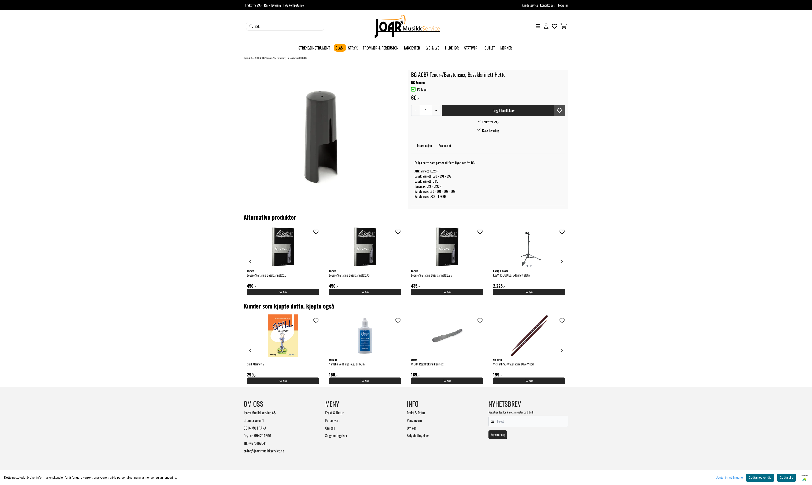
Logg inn (563, 5)
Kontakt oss (547, 5)
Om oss (330, 428)
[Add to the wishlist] (315, 231)
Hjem (246, 58)
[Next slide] (561, 261)
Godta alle (786, 477)
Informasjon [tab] (424, 145)
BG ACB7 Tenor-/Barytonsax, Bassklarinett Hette (281, 58)
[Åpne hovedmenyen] (538, 26)
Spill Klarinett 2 (256, 364)
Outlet (489, 48)
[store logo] (407, 26)
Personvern (332, 420)
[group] (283, 261)
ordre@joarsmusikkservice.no (264, 450)
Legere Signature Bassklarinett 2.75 (349, 275)
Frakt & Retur (334, 412)
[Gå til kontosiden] (546, 26)
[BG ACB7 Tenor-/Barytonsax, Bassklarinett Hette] (322, 134)
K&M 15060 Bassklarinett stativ (511, 275)
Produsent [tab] (445, 145)
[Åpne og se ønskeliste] (554, 26)
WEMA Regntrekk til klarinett (427, 364)
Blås (253, 58)
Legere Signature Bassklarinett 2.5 (266, 275)
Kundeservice (530, 5)
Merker (506, 48)
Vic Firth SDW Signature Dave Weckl (513, 364)
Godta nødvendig (760, 477)
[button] (559, 110)
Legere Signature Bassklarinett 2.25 (431, 275)
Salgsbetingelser (336, 435)
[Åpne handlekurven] (563, 26)
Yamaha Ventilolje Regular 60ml (347, 364)
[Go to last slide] (250, 261)
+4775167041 (257, 443)
